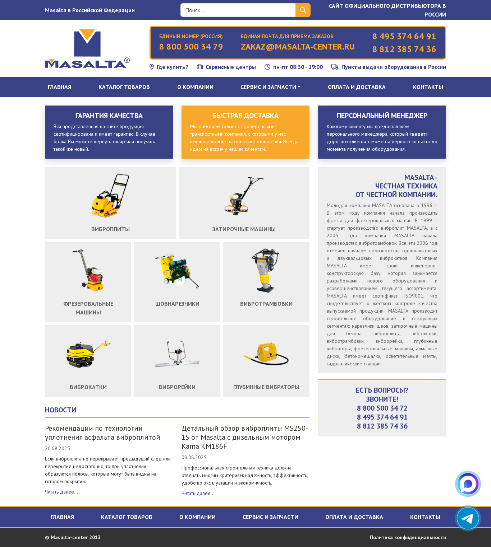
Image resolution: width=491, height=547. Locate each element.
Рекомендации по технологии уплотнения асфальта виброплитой (102, 433)
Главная (59, 86)
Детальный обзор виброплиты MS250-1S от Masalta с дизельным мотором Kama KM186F (245, 437)
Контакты (428, 86)
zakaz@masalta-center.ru (298, 46)
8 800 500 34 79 (191, 46)
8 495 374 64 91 (404, 36)
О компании (195, 86)
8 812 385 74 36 (404, 49)
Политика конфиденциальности (408, 537)
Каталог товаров (124, 86)
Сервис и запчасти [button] (268, 86)
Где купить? (172, 66)
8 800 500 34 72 (382, 408)
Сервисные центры (231, 66)
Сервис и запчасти (270, 516)
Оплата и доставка (357, 86)
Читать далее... (61, 491)
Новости (60, 410)
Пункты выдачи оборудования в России (393, 66)
